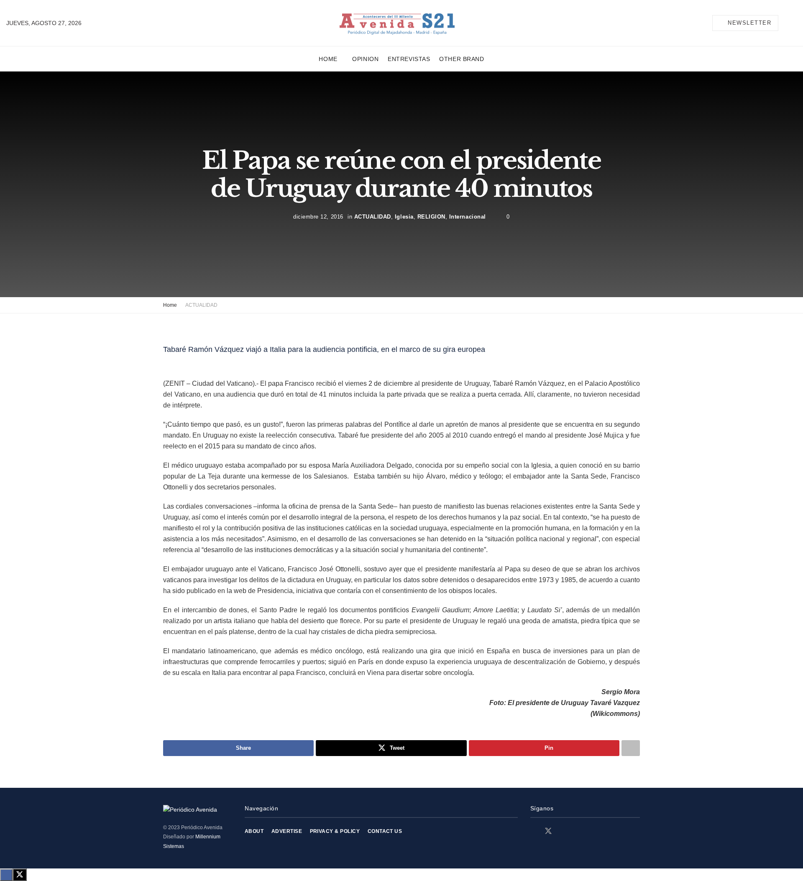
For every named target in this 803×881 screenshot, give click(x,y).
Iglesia (404, 217)
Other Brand (461, 59)
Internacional (467, 217)
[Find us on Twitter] (548, 831)
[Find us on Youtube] (578, 831)
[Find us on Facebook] (533, 831)
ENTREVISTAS (409, 59)
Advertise (286, 831)
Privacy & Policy (335, 831)
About (254, 831)
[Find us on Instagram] (563, 831)
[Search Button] (793, 23)
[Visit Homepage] (397, 23)
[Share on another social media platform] (630, 748)
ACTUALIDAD (372, 217)
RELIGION (431, 217)
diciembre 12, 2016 (318, 217)
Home (328, 59)
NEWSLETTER (749, 23)
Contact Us (385, 831)
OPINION (365, 59)
